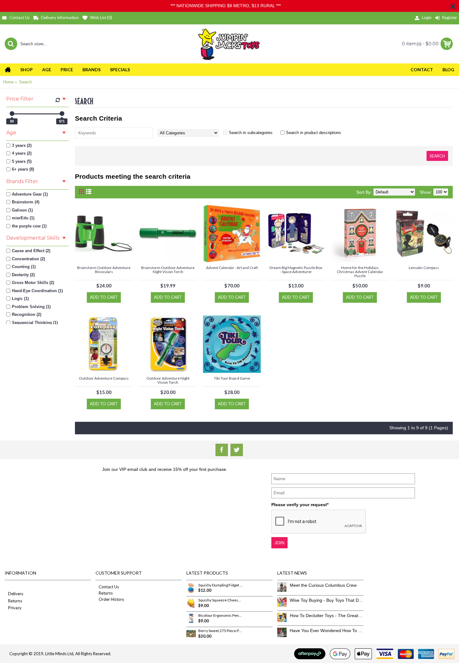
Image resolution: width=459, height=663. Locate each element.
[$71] (62, 113)
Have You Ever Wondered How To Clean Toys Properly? (326, 630)
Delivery (15, 593)
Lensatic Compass (424, 267)
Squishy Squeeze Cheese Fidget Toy (220, 600)
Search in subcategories (251, 132)
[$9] (12, 113)
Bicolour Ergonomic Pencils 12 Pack (220, 615)
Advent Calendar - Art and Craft (232, 267)
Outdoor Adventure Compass (104, 378)
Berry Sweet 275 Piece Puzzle (220, 631)
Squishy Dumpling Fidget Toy (220, 585)
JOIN (279, 542)
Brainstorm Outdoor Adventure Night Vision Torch (168, 269)
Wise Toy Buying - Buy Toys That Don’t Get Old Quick (326, 600)
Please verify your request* (299, 504)
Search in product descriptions (313, 132)
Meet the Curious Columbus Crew (323, 585)
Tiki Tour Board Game (232, 378)
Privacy (15, 607)
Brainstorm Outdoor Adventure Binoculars (104, 269)
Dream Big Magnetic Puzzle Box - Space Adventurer (295, 269)
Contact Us (109, 586)
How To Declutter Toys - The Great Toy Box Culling (326, 615)
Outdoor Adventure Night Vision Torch (168, 380)
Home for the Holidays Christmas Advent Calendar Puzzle (360, 271)
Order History (111, 599)
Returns (15, 600)
